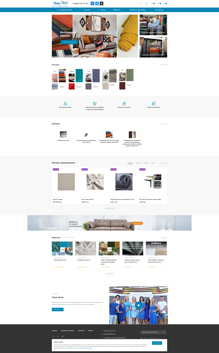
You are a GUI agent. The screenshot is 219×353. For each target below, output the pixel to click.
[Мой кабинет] (146, 4)
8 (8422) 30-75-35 (80, 3)
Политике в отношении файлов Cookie (81, 348)
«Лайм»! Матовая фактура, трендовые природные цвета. (109, 262)
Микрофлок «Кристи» (83, 260)
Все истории (164, 64)
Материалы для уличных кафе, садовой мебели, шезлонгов (109, 141)
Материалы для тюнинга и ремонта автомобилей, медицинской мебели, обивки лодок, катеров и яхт (132, 143)
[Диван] (109, 223)
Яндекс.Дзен (101, 3)
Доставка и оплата (67, 330)
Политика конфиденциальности (151, 338)
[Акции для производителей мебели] (153, 47)
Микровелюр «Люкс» (60, 260)
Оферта (90, 330)
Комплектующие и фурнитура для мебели (86, 141)
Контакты (81, 330)
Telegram (97, 3)
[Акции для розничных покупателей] (153, 25)
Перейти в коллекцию (69, 42)
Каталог (54, 330)
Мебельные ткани (63, 140)
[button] (88, 54)
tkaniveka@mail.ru (110, 334)
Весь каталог (163, 123)
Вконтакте (92, 3)
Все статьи (164, 237)
